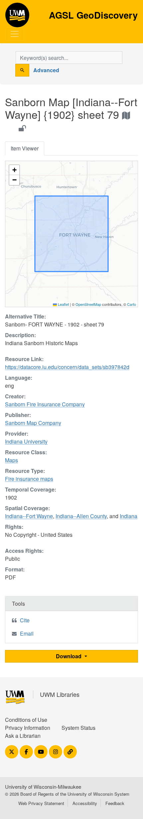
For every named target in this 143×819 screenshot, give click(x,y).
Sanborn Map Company (33, 423)
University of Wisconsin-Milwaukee (43, 786)
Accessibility (84, 803)
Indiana (128, 516)
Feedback (114, 803)
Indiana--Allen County (81, 516)
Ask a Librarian (23, 735)
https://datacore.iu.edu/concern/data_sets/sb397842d (67, 367)
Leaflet (63, 304)
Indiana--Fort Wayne (29, 516)
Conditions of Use (26, 719)
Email (27, 633)
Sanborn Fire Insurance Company (45, 404)
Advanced (46, 70)
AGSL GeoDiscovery (17, 17)
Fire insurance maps (29, 479)
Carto (131, 304)
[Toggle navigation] (14, 34)
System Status (78, 727)
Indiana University (26, 441)
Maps (11, 460)
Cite (25, 620)
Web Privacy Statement (41, 803)
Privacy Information (27, 727)
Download (69, 656)
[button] (14, 170)
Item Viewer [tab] (25, 148)
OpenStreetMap (88, 304)
